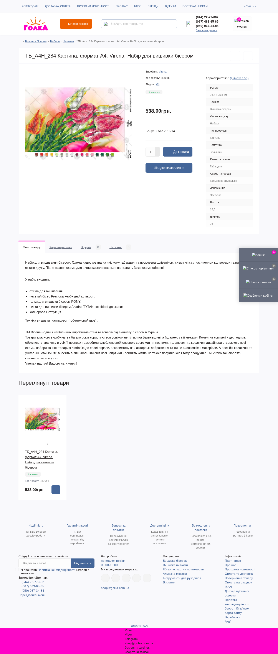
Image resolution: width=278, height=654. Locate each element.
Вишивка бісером (35, 41)
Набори (55, 41)
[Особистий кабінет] (258, 295)
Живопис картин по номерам (183, 569)
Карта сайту (233, 612)
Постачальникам (195, 6)
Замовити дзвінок (206, 30)
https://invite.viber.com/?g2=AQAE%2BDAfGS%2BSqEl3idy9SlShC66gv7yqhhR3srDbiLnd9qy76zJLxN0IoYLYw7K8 (136, 578)
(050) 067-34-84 (207, 26)
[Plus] (157, 149)
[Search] (106, 24)
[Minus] (157, 154)
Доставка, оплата (58, 6)
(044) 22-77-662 (207, 17)
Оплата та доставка (239, 573)
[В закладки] (235, 56)
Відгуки (170, 6)
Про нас (122, 6)
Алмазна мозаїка (175, 573)
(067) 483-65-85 (207, 21)
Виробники (232, 617)
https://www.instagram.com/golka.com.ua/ (115, 578)
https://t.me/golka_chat (147, 578)
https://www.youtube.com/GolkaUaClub (126, 578)
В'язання (169, 582)
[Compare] (60, 418)
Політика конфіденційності (57, 569)
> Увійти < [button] (250, 6)
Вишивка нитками (175, 565)
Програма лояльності (93, 6)
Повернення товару (239, 578)
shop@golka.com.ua (115, 588)
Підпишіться (82, 563)
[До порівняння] (248, 55)
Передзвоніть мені (31, 595)
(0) (157, 84)
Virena (163, 71)
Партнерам (233, 560)
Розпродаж (30, 6)
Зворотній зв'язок (237, 608)
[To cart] (55, 489)
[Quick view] (60, 402)
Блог (137, 6)
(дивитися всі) (239, 78)
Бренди (153, 6)
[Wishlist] (60, 410)
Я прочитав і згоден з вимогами (55, 571)
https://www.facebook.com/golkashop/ (105, 578)
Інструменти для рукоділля (182, 578)
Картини (68, 41)
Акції (228, 621)
